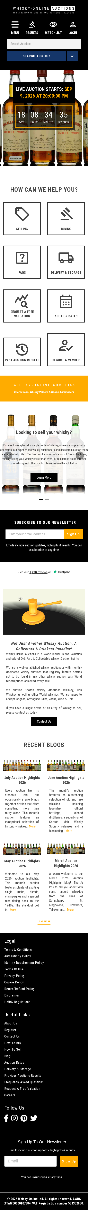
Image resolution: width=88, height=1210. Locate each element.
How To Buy (12, 1043)
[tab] (41, 499)
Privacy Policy (14, 976)
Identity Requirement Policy (24, 963)
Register (10, 1030)
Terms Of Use (14, 969)
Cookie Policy (14, 982)
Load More (44, 921)
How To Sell (12, 1049)
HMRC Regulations (17, 1002)
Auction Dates (14, 1062)
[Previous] (8, 456)
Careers (9, 1095)
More (32, 826)
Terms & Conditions (18, 950)
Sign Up (73, 534)
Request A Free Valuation (22, 1089)
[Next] (80, 456)
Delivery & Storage (17, 1069)
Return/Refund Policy (19, 989)
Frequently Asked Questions (24, 1082)
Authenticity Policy (17, 956)
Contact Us (12, 1036)
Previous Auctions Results (22, 1076)
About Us (10, 1023)
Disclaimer (11, 995)
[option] (44, 115)
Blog (7, 1056)
